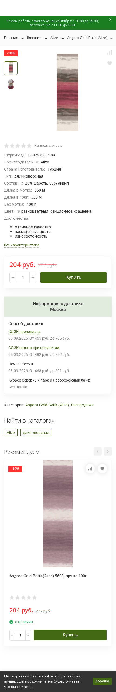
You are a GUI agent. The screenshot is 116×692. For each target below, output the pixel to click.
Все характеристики (21, 244)
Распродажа (82, 404)
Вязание (34, 37)
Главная (11, 37)
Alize (54, 37)
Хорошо (102, 680)
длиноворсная (36, 432)
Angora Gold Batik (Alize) (87, 37)
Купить (73, 277)
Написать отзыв (48, 145)
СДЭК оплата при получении (33, 348)
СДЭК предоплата (24, 331)
